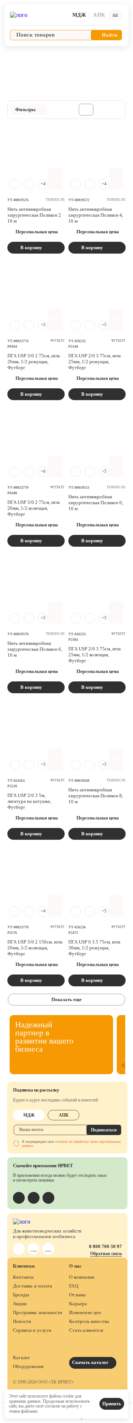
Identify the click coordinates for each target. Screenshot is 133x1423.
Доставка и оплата (32, 1286)
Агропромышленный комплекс (44, 54)
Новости (22, 1321)
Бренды (21, 1294)
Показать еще (66, 999)
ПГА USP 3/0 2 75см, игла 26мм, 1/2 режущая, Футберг (33, 361)
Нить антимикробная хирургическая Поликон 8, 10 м (95, 795)
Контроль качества (89, 1321)
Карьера (78, 1303)
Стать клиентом (86, 1330)
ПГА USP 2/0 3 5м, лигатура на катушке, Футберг (29, 801)
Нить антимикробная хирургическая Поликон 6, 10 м (34, 649)
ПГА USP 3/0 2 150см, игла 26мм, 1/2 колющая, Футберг (34, 947)
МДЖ (29, 1115)
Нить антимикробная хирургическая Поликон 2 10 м (34, 215)
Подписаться (104, 1129)
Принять (111, 1403)
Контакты (23, 1277)
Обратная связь (106, 1253)
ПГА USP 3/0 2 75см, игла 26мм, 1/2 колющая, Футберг (33, 508)
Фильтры (25, 109)
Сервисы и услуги (32, 1330)
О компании (81, 1277)
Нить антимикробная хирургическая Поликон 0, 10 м (95, 502)
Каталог (21, 1357)
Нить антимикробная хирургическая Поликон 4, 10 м (95, 215)
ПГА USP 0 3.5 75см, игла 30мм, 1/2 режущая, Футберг (94, 947)
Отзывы (77, 1294)
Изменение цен (85, 1312)
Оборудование (28, 1366)
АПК (64, 1115)
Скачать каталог (91, 1362)
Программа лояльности (37, 1312)
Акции (20, 1303)
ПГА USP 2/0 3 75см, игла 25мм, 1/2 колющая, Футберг (94, 654)
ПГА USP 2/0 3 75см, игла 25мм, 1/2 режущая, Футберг (94, 361)
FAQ (73, 1286)
